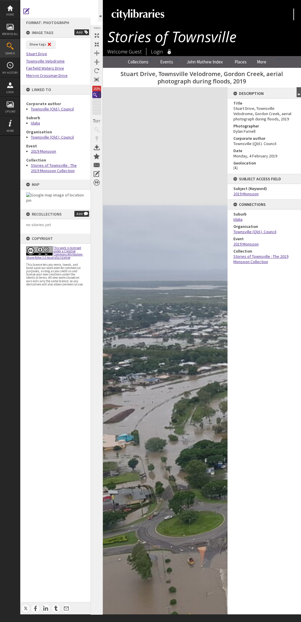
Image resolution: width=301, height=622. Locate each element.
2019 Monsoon (43, 151)
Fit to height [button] (97, 62)
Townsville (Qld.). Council (52, 109)
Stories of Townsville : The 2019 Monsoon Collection (54, 168)
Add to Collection (97, 156)
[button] (96, 94)
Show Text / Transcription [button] (97, 121)
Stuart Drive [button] (36, 53)
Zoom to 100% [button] (97, 79)
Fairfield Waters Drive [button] (45, 68)
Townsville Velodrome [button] (45, 61)
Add (79, 32)
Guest (135, 51)
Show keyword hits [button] (97, 129)
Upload (10, 111)
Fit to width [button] (97, 53)
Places (241, 62)
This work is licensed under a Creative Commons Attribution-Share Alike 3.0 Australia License (54, 253)
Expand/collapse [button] (299, 92)
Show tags (37, 44)
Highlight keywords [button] (97, 138)
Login (10, 92)
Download (97, 147)
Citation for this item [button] (97, 182)
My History (10, 73)
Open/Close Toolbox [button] (100, 10)
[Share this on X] (25, 605)
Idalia (35, 123)
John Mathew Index (205, 62)
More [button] (10, 131)
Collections (138, 62)
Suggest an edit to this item (26, 11)
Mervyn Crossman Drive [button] (47, 75)
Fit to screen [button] (97, 44)
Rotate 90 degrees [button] (97, 70)
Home (10, 14)
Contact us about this (97, 165)
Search (10, 53)
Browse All (10, 34)
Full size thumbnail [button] (97, 35)
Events (166, 62)
